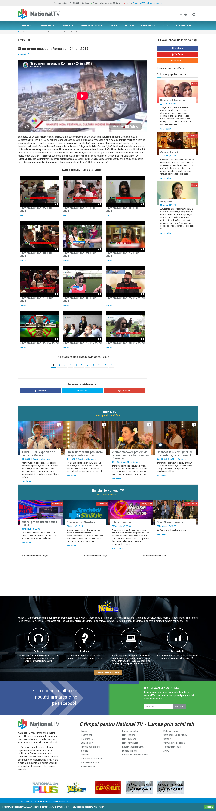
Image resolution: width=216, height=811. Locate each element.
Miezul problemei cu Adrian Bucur (39, 523)
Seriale (84, 750)
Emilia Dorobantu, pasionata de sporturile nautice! (85, 453)
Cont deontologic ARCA (175, 735)
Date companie (155, 3)
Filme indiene (128, 735)
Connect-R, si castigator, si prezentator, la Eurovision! (174, 453)
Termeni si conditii (172, 747)
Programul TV (139, 3)
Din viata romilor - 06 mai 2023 (125, 343)
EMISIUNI (129, 25)
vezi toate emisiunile (107, 494)
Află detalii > (99, 807)
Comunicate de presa (174, 743)
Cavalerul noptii (169, 152)
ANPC (166, 750)
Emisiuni (28, 32)
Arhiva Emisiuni (88, 766)
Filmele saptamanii (90, 747)
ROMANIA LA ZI (183, 25)
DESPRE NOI (27, 25)
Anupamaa (166, 201)
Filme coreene (129, 739)
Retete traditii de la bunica (135, 754)
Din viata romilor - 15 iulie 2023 (79, 210)
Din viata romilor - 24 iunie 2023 (79, 255)
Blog (131, 651)
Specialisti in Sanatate (81, 522)
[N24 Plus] (45, 787)
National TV (63, 801)
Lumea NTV (87, 743)
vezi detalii (165, 129)
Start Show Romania (41, 459)
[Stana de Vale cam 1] (139, 787)
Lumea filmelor (129, 750)
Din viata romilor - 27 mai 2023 (125, 298)
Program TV (87, 739)
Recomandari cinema (133, 747)
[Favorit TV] (108, 787)
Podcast (85, 651)
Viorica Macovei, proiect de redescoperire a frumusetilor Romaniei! (130, 455)
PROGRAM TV (47, 25)
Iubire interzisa (121, 522)
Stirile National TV (90, 762)
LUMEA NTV (67, 25)
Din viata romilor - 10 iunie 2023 (36, 299)
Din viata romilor (40, 32)
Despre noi (86, 735)
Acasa (20, 32)
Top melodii (177, 651)
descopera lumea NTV (107, 415)
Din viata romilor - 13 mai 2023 (82, 343)
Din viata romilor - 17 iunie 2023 (122, 255)
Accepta (209, 807)
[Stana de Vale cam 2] (170, 787)
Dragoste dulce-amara (172, 100)
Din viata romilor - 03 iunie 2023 (79, 299)
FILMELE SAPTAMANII (91, 25)
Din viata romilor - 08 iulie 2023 (122, 210)
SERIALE (113, 25)
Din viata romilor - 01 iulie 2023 (36, 255)
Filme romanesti (130, 743)
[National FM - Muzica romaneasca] (76, 787)
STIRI (165, 25)
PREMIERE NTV (148, 25)
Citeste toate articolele (107, 672)
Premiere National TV (91, 758)
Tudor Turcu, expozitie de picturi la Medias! (38, 453)
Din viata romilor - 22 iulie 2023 (36, 210)
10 (105, 365)
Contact (167, 739)
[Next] (111, 365)
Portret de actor (130, 731)
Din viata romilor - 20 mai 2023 (39, 343)
